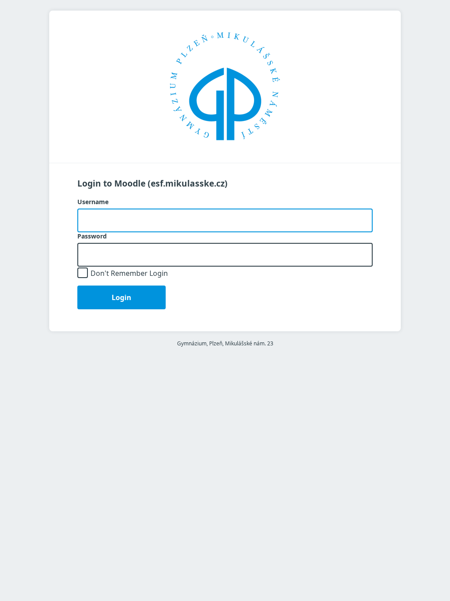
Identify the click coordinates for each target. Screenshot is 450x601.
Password (92, 236)
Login (121, 297)
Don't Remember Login (129, 273)
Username (93, 202)
